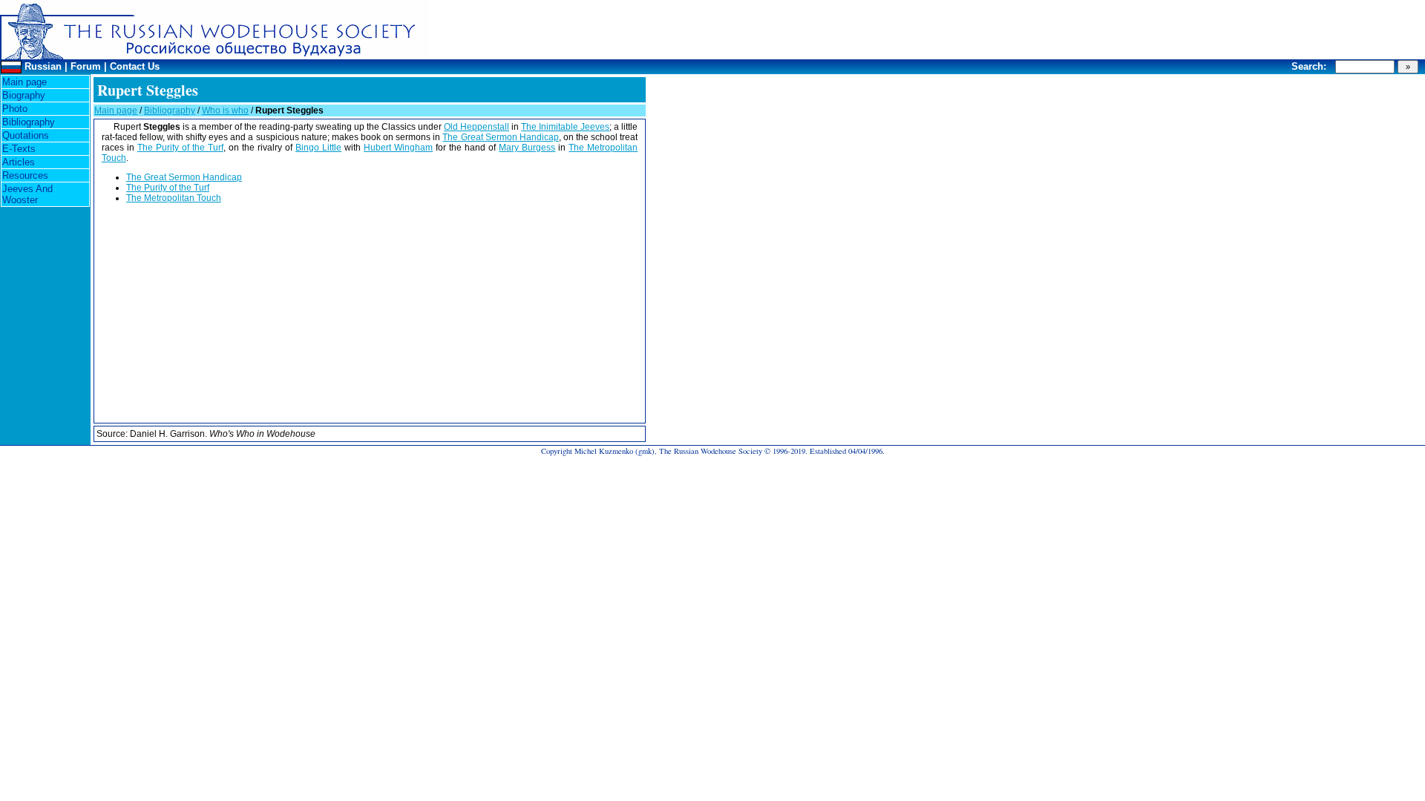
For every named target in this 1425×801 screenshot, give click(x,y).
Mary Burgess (527, 147)
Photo (14, 108)
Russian (43, 66)
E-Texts (19, 148)
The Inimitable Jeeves (565, 127)
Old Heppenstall (476, 127)
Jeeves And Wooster (27, 194)
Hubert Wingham (398, 147)
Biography (23, 95)
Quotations (25, 135)
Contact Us (135, 66)
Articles (18, 162)
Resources (25, 175)
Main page (24, 82)
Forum (86, 66)
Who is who (225, 110)
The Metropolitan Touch (173, 198)
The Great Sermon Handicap (500, 137)
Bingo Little (318, 147)
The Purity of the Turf (180, 147)
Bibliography (28, 122)
